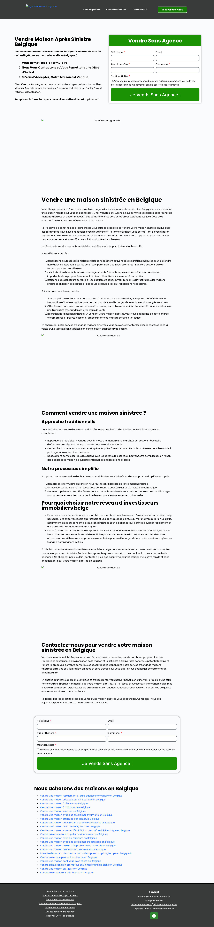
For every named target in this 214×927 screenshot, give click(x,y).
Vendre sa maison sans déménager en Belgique (67, 872)
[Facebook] (154, 915)
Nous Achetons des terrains (60, 899)
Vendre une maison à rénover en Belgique (64, 803)
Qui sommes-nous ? (140, 9)
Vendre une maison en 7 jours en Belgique (63, 868)
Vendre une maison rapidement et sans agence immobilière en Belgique (81, 795)
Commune (162, 64)
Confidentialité (119, 76)
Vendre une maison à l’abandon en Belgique (65, 807)
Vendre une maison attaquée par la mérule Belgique (70, 819)
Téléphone (117, 52)
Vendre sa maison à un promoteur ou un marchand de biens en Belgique (81, 864)
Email (159, 52)
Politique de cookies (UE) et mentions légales (154, 904)
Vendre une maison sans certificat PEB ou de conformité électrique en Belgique (85, 830)
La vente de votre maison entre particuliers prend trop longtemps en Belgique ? (85, 853)
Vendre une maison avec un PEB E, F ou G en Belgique (70, 826)
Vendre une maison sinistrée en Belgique (63, 811)
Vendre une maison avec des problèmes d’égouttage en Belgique (77, 842)
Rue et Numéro (119, 64)
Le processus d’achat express (60, 907)
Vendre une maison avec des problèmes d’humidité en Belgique (76, 815)
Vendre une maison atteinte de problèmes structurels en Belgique (78, 845)
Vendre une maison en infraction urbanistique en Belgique (73, 849)
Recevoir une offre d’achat (60, 915)
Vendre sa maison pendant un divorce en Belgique (68, 857)
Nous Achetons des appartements (60, 895)
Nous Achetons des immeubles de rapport (60, 903)
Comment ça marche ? (116, 9)
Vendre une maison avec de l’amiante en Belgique (68, 838)
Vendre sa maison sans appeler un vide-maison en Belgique (74, 834)
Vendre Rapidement (91, 9)
